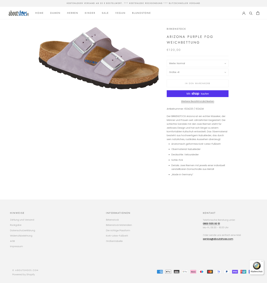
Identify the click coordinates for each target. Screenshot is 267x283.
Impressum (16, 246)
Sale (105, 13)
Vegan (120, 13)
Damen (55, 13)
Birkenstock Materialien (119, 225)
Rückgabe (15, 225)
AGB (12, 241)
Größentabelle (114, 241)
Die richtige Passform (118, 230)
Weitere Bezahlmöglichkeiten (197, 101)
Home (39, 13)
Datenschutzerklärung (22, 230)
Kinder (90, 13)
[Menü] (262, 262)
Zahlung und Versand (22, 219)
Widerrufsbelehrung (21, 235)
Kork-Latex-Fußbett (117, 235)
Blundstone (141, 13)
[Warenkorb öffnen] (257, 13)
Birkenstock (112, 219)
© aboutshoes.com (25, 270)
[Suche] (250, 13)
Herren (72, 13)
